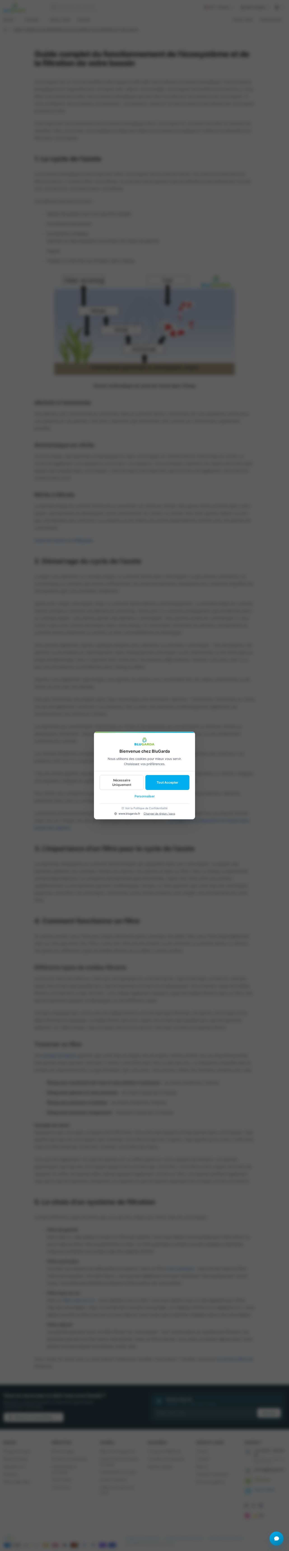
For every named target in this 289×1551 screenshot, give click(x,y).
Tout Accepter (167, 782)
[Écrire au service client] (277, 1539)
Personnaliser (145, 796)
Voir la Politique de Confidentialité (146, 808)
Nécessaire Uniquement (121, 782)
